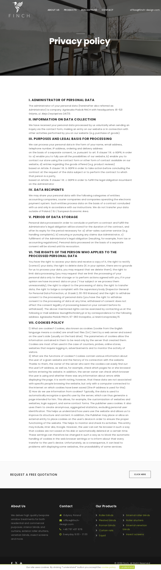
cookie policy (108, 567)
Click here (140, 474)
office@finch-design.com (142, 10)
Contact (107, 10)
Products (70, 10)
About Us (53, 10)
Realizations (89, 10)
